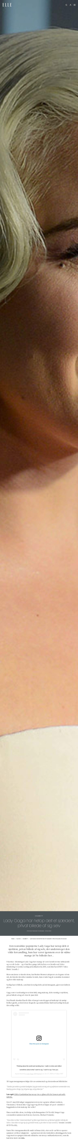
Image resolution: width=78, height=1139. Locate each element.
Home (13, 938)
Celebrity (39, 916)
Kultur (19, 938)
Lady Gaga (29, 1074)
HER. (23, 1138)
